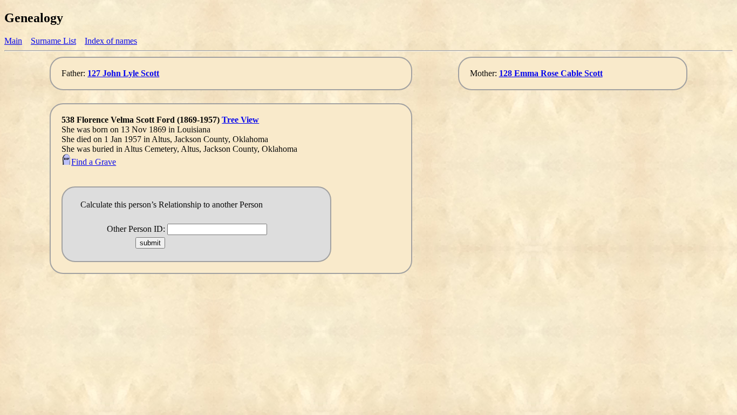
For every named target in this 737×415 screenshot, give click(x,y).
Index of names (111, 40)
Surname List (53, 40)
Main (13, 40)
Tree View (240, 119)
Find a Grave (93, 161)
